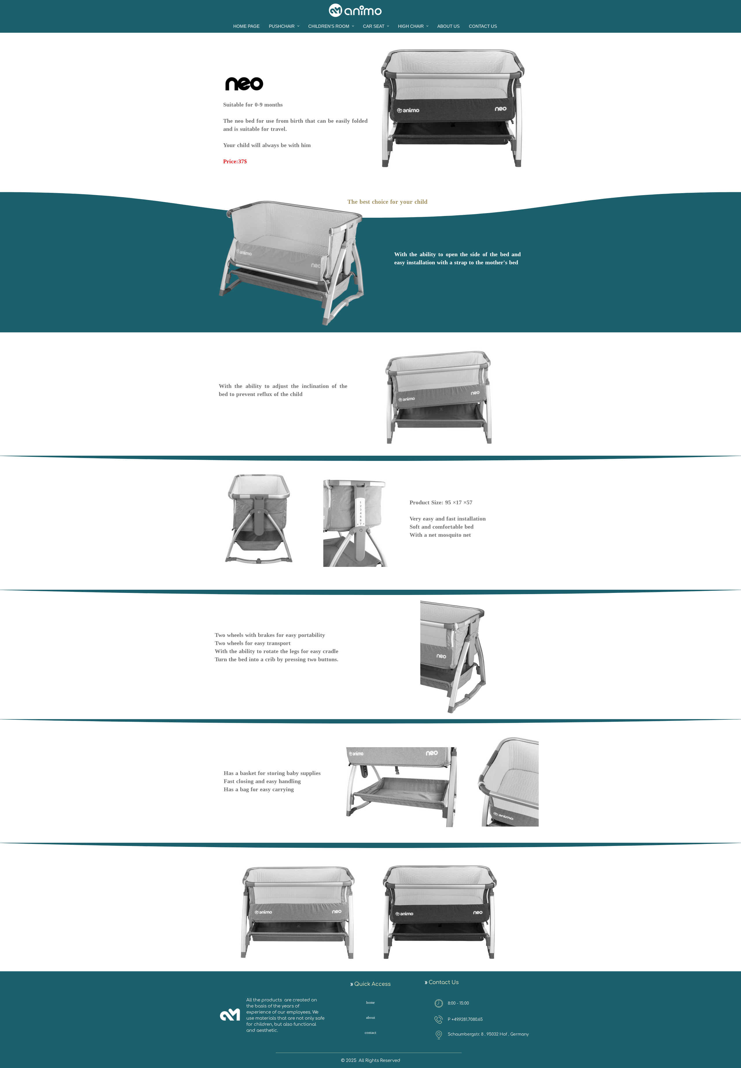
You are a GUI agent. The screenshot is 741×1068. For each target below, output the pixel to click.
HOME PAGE (246, 26)
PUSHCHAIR (282, 26)
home (370, 1002)
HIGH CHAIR (411, 26)
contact (370, 1033)
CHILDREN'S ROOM (328, 26)
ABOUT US (448, 26)
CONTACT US (483, 26)
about (370, 1018)
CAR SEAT (373, 26)
